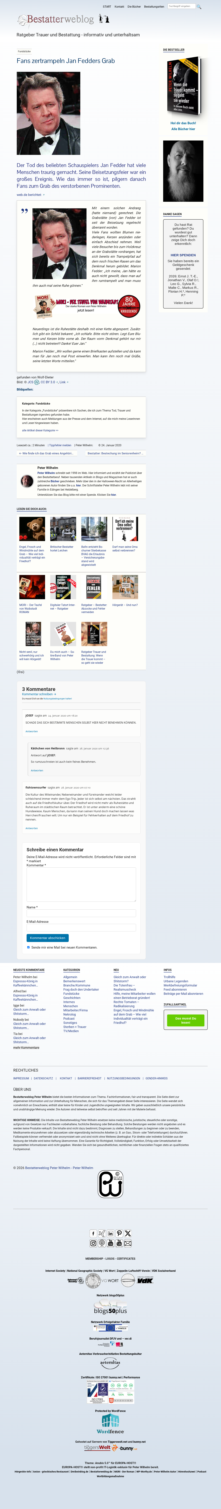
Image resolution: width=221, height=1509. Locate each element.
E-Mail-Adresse (38, 922)
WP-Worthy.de (144, 1471)
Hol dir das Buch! (183, 123)
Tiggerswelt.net (117, 1441)
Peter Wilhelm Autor (165, 1471)
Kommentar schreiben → (39, 694)
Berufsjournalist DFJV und (105, 1338)
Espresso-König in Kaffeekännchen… (25, 983)
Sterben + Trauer (74, 1027)
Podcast (69, 1018)
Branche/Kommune (76, 985)
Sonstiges (70, 1023)
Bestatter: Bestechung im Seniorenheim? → (116, 453)
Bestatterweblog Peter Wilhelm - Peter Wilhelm (59, 1168)
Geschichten (71, 998)
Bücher (55, 481)
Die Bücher (134, 6)
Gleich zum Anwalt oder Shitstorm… (29, 1012)
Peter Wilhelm (47, 468)
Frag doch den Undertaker (81, 989)
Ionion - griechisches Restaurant (51, 1471)
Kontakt (119, 6)
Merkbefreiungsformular (180, 985)
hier (78, 485)
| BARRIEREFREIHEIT (87, 1078)
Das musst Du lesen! (185, 1020)
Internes (69, 1002)
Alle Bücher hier (183, 129)
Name (32, 907)
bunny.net (139, 1441)
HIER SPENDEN (183, 255)
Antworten (32, 731)
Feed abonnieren (175, 989)
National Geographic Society (84, 1270)
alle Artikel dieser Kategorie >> (40, 430)
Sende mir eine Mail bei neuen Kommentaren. (64, 947)
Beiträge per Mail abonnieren (183, 993)
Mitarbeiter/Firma (75, 1010)
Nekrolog (69, 1014)
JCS (30, 382)
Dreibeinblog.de (79, 1471)
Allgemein (70, 977)
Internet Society (55, 1270)
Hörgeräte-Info (23, 1471)
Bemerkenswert (74, 981)
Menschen (70, 1006)
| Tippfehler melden (59, 445)
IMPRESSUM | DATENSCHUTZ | (35, 1078)
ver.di (128, 1338)
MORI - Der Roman (124, 1471)
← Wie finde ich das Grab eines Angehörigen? (47, 453)
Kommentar (36, 865)
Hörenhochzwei (186, 1471)
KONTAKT (65, 1078)
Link (63, 382)
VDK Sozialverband (164, 1270)
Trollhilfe (169, 977)
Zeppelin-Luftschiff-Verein (133, 1270)
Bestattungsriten (154, 6)
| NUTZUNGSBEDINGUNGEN (121, 1078)
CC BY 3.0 (48, 382)
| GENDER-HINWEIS (154, 1078)
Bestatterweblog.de (101, 1471)
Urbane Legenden (176, 981)
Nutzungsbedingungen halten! (58, 698)
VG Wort (109, 1270)
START (107, 6)
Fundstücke (71, 993)
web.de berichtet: (29, 195)
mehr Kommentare (26, 1047)
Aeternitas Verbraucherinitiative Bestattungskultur (110, 1354)
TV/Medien (71, 1031)
